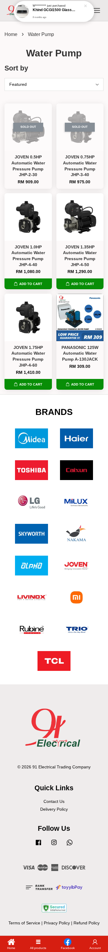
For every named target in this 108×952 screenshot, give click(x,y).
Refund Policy (87, 923)
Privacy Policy (57, 923)
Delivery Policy (54, 809)
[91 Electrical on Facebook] (38, 845)
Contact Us (54, 801)
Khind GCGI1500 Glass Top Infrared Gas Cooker (54, 12)
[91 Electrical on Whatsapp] (69, 845)
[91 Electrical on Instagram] (54, 845)
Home (10, 34)
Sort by (16, 68)
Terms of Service (24, 923)
